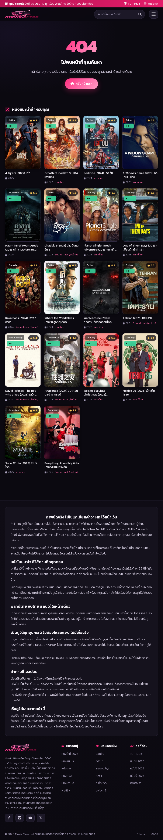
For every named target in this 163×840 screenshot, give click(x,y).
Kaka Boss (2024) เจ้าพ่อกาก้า (20, 320)
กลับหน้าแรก (84, 83)
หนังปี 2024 (137, 776)
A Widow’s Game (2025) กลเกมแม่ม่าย (140, 175)
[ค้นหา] (140, 14)
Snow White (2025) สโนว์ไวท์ (21, 465)
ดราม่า (100, 761)
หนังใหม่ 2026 (70, 754)
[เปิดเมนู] (153, 14)
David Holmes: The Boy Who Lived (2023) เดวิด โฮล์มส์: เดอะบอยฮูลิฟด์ (20, 395)
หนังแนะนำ (68, 761)
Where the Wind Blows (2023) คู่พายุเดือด (59, 320)
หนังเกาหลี (68, 783)
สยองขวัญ (102, 768)
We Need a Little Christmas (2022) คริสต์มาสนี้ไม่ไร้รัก (95, 395)
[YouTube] (30, 818)
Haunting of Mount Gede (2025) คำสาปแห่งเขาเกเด (21, 247)
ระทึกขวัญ (102, 783)
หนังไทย (66, 768)
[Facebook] (9, 818)
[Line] (19, 818)
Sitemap (142, 834)
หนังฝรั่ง (67, 776)
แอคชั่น (100, 754)
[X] (41, 818)
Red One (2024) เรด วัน (98, 173)
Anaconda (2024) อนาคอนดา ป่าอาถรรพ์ (61, 393)
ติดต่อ (154, 834)
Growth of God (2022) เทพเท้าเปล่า (61, 175)
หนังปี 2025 (137, 768)
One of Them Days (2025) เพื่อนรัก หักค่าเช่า (139, 247)
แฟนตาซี (101, 790)
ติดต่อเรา (135, 783)
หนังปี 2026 (137, 761)
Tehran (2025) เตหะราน (137, 318)
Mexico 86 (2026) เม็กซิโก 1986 (139, 393)
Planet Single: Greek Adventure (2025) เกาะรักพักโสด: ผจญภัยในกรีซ (99, 249)
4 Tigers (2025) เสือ (17, 173)
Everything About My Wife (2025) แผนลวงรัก (62, 465)
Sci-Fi (100, 776)
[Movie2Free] (22, 14)
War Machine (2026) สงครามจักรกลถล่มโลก (98, 320)
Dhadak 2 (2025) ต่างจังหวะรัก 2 (62, 247)
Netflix (66, 790)
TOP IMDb (136, 754)
